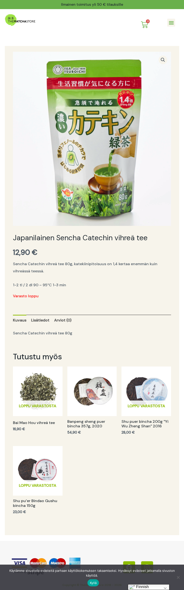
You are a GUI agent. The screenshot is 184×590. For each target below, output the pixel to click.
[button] (171, 23)
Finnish (142, 587)
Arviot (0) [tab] (62, 320)
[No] (178, 577)
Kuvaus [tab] (19, 320)
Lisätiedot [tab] (40, 320)
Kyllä (93, 583)
